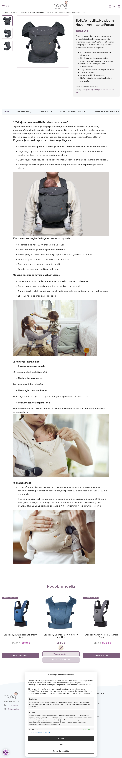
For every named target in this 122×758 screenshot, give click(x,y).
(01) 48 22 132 (12, 705)
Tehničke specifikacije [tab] (106, 111)
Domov (5, 12)
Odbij (61, 744)
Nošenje (14, 12)
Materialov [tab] (45, 111)
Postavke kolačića (61, 751)
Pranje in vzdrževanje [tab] (73, 111)
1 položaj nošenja (37, 12)
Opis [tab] (6, 111)
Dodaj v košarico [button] (20, 655)
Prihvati (61, 738)
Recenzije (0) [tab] (24, 111)
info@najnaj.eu (13, 709)
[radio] (61, 647)
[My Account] (114, 6)
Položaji (24, 12)
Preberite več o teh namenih (41, 732)
